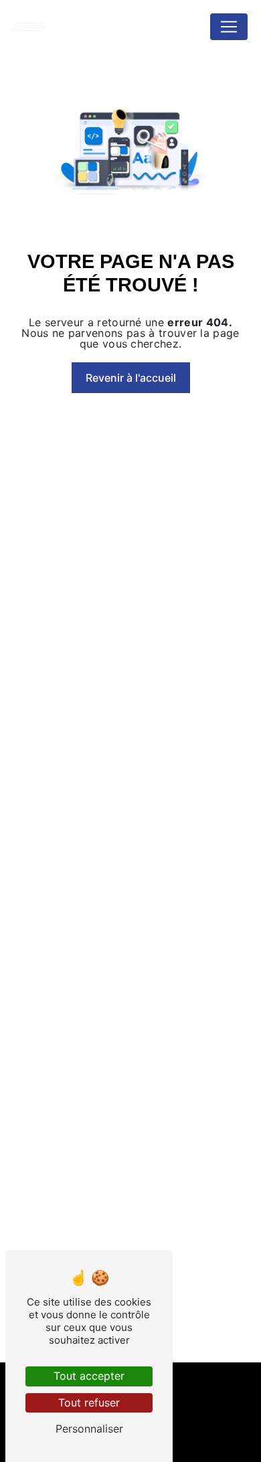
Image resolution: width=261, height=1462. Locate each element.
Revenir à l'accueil (131, 377)
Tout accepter (89, 1375)
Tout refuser (89, 1402)
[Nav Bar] (229, 26)
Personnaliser (89, 1428)
